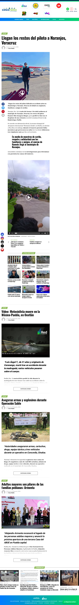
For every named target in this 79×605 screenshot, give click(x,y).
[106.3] (47, 14)
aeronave (24, 236)
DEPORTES (61, 19)
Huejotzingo (31, 236)
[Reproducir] (9, 233)
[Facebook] (2, 234)
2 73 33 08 (46, 603)
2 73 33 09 (52, 603)
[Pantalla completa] (47, 233)
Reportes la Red (70, 602)
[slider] (27, 233)
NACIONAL (35, 19)
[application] (29, 197)
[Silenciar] (45, 233)
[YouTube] (2, 249)
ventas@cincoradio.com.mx (31, 603)
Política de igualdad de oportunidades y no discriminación (44, 601)
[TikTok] (2, 245)
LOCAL (54, 19)
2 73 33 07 (40, 603)
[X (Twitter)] (2, 242)
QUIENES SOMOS (19, 19)
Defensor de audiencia (25, 601)
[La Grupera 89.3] (36, 6)
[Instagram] (2, 238)
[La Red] (24, 6)
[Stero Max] (35, 14)
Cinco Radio (11, 48)
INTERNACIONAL (45, 19)
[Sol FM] (24, 14)
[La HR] (59, 6)
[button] (29, 197)
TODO (27, 19)
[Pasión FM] (47, 6)
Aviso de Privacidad (14, 601)
